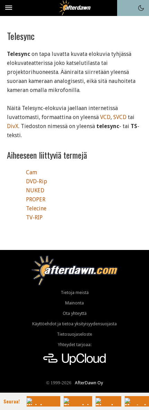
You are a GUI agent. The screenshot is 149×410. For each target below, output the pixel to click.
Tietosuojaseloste (74, 334)
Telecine (36, 208)
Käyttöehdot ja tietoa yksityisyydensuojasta (74, 323)
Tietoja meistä (75, 292)
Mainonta (74, 303)
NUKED (35, 190)
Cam (31, 172)
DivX (12, 126)
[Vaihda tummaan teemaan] (141, 8)
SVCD (119, 117)
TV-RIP (34, 217)
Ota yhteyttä (75, 313)
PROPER (35, 199)
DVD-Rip (36, 181)
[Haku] (125, 8)
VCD (105, 117)
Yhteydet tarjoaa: (74, 344)
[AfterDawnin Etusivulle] (74, 8)
